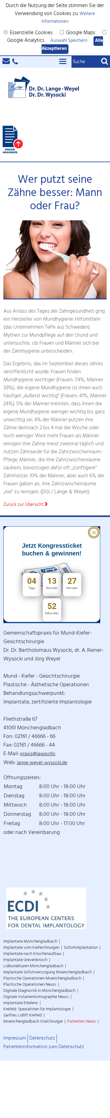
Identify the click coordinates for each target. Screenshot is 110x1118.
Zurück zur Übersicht (24, 505)
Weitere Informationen (68, 18)
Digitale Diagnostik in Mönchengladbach (39, 991)
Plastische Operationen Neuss (29, 985)
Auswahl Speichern (68, 41)
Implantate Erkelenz (20, 1003)
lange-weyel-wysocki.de (42, 763)
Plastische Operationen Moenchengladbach (42, 979)
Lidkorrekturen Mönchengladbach (33, 966)
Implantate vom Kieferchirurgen (31, 948)
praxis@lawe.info (37, 754)
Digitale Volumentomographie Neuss (36, 997)
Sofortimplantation (81, 948)
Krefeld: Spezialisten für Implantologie (37, 1009)
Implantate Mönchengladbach (30, 942)
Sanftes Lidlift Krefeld (22, 1016)
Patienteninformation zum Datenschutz (43, 1047)
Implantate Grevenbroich (25, 960)
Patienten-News (81, 1022)
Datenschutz (42, 1038)
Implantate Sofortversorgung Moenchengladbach (47, 972)
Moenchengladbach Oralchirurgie (33, 1022)
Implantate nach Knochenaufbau (32, 954)
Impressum (14, 1038)
